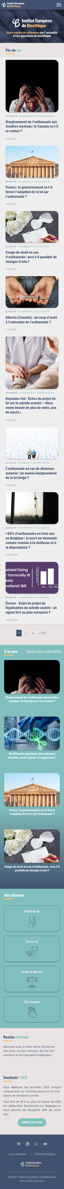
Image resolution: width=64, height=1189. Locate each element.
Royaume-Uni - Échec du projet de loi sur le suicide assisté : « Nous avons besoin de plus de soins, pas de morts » (31, 405)
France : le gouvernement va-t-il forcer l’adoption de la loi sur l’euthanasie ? (29, 192)
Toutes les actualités (43, 651)
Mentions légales (45, 1154)
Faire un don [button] (32, 1122)
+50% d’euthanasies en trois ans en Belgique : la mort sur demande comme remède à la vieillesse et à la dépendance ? (31, 540)
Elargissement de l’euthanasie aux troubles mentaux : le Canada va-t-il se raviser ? (32, 126)
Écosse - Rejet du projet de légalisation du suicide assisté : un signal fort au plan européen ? (31, 608)
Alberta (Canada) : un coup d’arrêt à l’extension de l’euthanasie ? (31, 319)
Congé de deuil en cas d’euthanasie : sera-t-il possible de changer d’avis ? (31, 257)
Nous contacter (18, 1154)
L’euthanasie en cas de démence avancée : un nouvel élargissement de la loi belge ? (31, 473)
